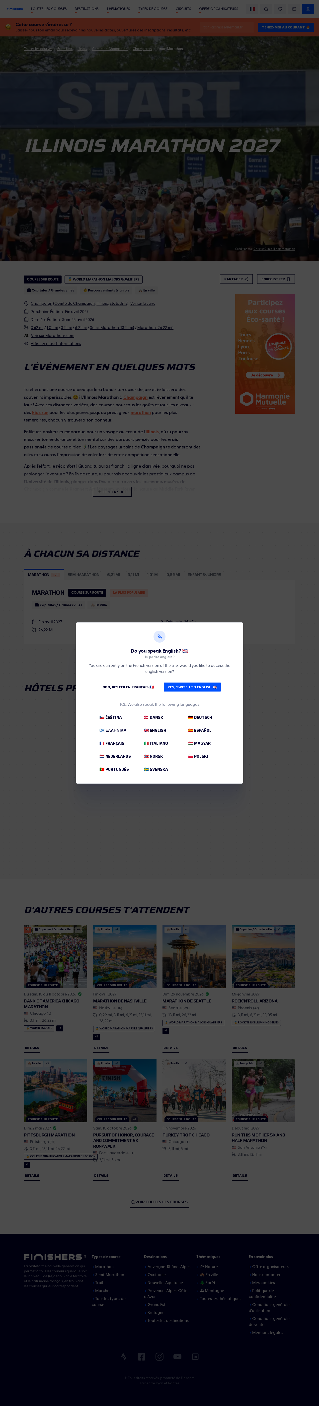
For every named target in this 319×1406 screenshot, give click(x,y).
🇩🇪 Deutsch (200, 717)
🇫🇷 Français (111, 743)
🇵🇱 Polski (198, 756)
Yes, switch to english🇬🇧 (192, 687)
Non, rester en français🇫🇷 (128, 687)
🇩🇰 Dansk (153, 717)
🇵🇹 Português (114, 769)
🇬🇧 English (155, 730)
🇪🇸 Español (200, 730)
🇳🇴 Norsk (153, 756)
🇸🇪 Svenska (156, 769)
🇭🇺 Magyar (199, 743)
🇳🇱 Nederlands (115, 756)
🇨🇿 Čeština (110, 717)
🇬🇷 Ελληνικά (113, 730)
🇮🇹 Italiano (156, 743)
